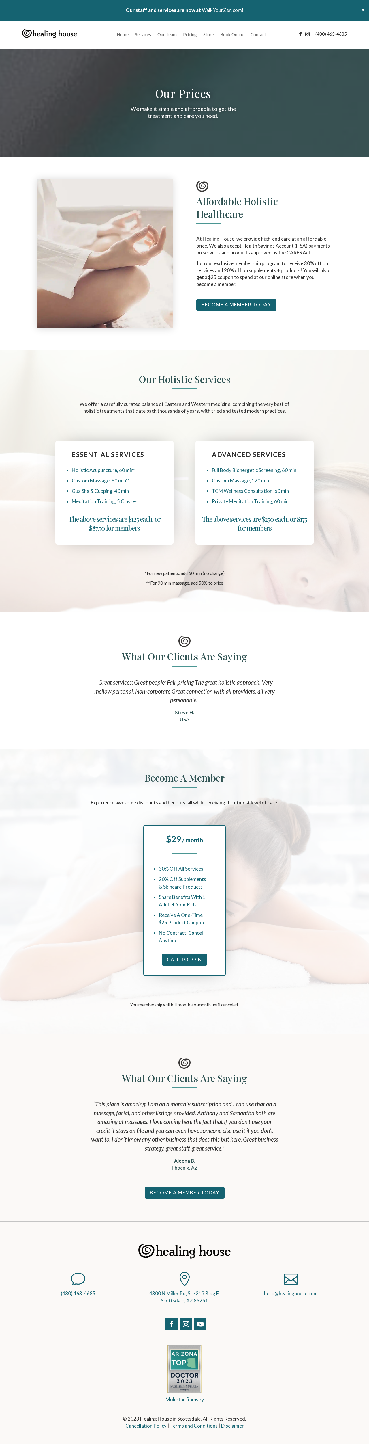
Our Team (167, 34)
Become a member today (236, 305)
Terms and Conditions (194, 1426)
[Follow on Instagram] (310, 34)
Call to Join (184, 959)
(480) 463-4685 (78, 1293)
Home (123, 34)
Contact (258, 34)
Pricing (190, 34)
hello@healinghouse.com (291, 1293)
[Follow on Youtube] (199, 1323)
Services (143, 34)
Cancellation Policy (146, 1426)
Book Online (232, 34)
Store (208, 34)
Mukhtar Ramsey (184, 1399)
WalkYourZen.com (222, 10)
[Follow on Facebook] (301, 34)
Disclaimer (232, 1426)
